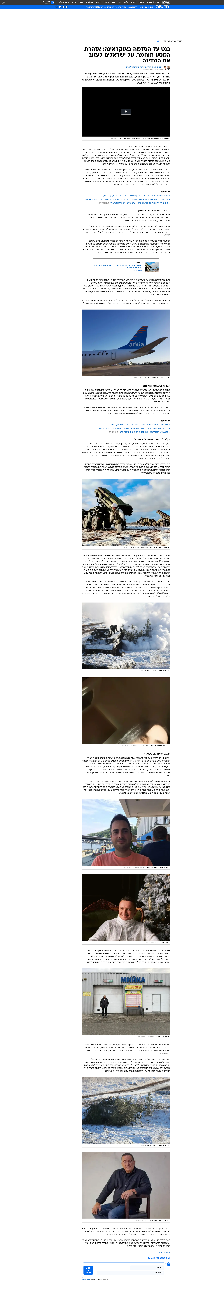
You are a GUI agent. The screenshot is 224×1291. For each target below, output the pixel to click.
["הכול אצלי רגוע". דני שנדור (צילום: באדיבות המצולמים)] (126, 1187)
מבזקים (151, 7)
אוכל (114, 2)
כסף (119, 2)
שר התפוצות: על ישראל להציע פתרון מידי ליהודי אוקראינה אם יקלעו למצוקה (135, 196)
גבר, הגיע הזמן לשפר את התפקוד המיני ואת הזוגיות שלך (144, 432)
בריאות (106, 2)
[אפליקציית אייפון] (63, 6)
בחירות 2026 (100, 7)
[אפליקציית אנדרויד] (66, 6)
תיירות (98, 2)
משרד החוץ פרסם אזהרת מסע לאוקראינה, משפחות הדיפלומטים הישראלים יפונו (133, 429)
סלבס (126, 2)
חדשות (157, 2)
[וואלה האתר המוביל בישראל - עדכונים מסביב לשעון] (166, 2)
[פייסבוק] (56, 6)
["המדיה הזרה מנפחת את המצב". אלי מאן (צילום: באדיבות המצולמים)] (126, 834)
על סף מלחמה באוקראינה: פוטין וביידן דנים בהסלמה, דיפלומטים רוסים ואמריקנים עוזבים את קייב (126, 199)
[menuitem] (156, 2)
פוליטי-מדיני (122, 7)
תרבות (133, 2)
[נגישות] (3, 2)
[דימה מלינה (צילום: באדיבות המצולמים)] (126, 909)
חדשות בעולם (112, 7)
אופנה (81, 2)
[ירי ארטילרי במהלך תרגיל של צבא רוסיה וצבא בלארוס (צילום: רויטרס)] (126, 514)
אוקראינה (167, 1252)
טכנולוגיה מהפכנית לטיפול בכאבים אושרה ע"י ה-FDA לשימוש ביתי (139, 203)
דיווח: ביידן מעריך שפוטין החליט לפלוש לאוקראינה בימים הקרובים (139, 425)
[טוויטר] (60, 6)
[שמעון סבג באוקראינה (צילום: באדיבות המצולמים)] (126, 1003)
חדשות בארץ (132, 7)
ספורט (149, 2)
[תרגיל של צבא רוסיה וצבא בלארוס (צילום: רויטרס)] (126, 638)
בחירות (141, 2)
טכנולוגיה (89, 2)
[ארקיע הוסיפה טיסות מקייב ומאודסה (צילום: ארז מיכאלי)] (126, 345)
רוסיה (161, 1252)
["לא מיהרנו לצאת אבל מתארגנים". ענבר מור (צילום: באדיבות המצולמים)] (126, 712)
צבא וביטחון (143, 7)
